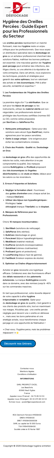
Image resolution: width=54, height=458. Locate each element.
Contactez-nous (27, 368)
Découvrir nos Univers (18, 343)
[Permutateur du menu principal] (36, 9)
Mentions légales (27, 371)
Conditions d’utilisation (27, 374)
